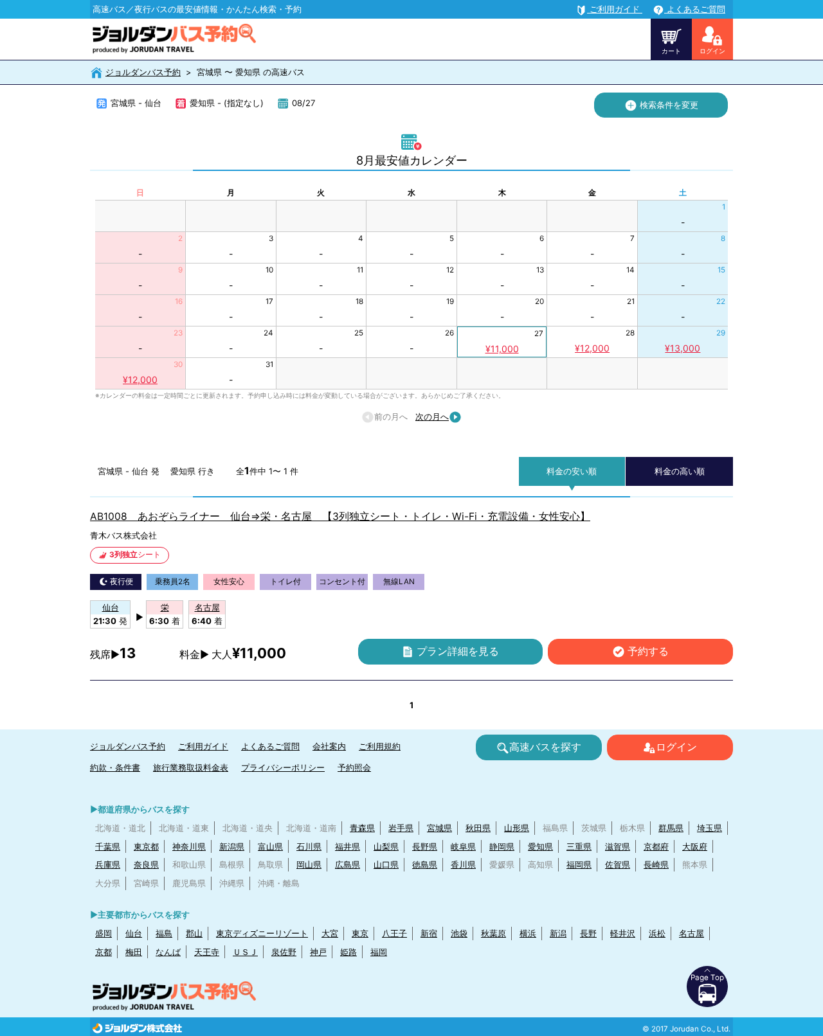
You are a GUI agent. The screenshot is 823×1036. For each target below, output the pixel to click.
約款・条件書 (115, 767)
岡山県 (308, 864)
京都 (103, 952)
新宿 (429, 933)
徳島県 (424, 864)
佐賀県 (617, 864)
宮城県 (439, 828)
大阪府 (694, 846)
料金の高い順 (680, 471)
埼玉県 (709, 828)
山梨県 (386, 846)
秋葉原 (493, 933)
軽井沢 (622, 933)
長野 (588, 933)
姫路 (348, 952)
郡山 (194, 933)
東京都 (146, 846)
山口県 (386, 864)
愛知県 (540, 846)
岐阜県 (463, 846)
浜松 (657, 933)
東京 (360, 933)
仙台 (133, 933)
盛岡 (103, 933)
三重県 (579, 846)
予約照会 (354, 767)
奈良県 (146, 864)
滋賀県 (617, 846)
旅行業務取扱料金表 (190, 767)
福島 (164, 933)
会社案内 (329, 746)
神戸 (318, 952)
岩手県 (400, 828)
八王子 (394, 933)
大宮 (329, 933)
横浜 (528, 933)
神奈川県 (189, 846)
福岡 (378, 952)
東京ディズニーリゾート (262, 933)
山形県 (516, 828)
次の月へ (432, 416)
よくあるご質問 (270, 746)
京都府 (656, 846)
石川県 (308, 846)
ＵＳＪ (245, 952)
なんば (168, 952)
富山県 (270, 846)
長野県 (424, 846)
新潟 (558, 933)
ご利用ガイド (203, 746)
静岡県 (501, 846)
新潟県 (231, 846)
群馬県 (670, 828)
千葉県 (107, 846)
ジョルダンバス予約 (143, 72)
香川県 (463, 864)
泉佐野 (283, 952)
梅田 (133, 952)
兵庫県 (107, 864)
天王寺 (206, 952)
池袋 (459, 933)
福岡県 (579, 864)
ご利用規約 (380, 746)
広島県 (347, 864)
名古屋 (691, 933)
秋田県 (478, 828)
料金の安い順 (572, 471)
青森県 (362, 828)
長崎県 (656, 864)
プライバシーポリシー (283, 767)
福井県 (347, 846)
